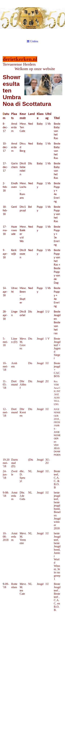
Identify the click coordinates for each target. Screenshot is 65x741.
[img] (32, 18)
